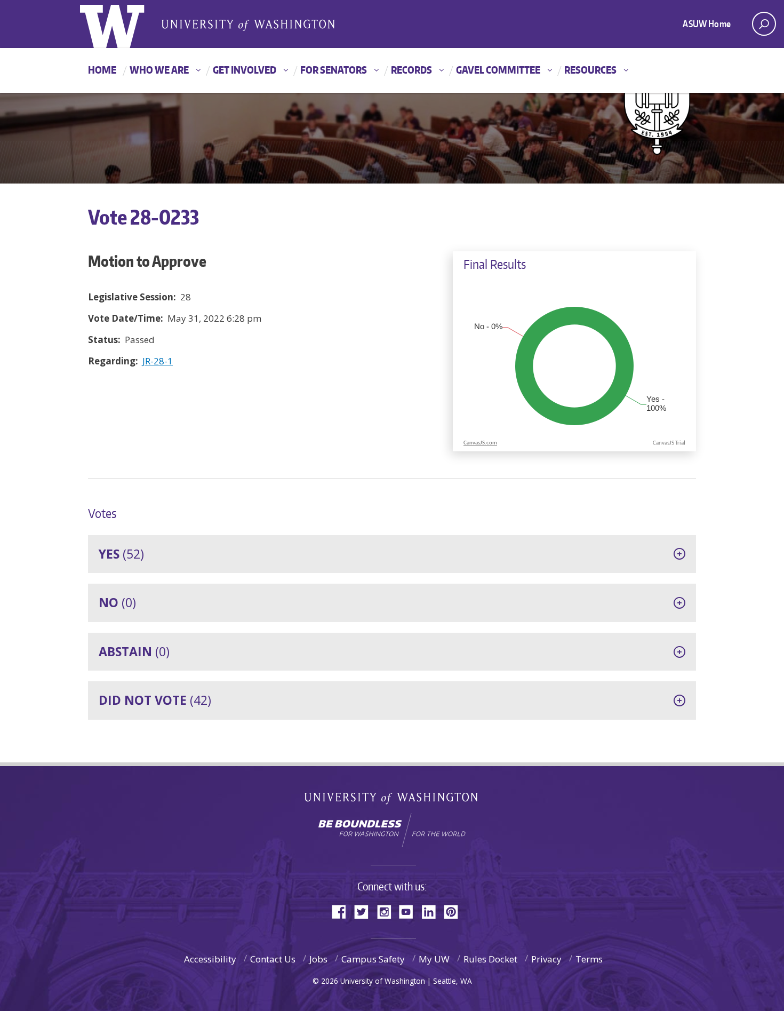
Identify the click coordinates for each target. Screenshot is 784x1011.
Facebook (343, 911)
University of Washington (392, 800)
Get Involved (244, 69)
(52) (121, 553)
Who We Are (159, 69)
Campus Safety (373, 959)
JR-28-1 (157, 361)
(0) (117, 602)
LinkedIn (432, 911)
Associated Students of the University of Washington (248, 24)
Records (411, 69)
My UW (434, 959)
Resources (590, 69)
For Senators (333, 69)
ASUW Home (707, 23)
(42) (155, 700)
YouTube (410, 911)
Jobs (318, 959)
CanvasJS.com (480, 443)
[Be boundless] (392, 830)
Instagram (388, 911)
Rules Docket (490, 959)
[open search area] (764, 24)
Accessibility (210, 959)
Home (102, 69)
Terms (589, 959)
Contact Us (272, 959)
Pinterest (455, 911)
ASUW (123, 24)
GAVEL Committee (498, 69)
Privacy (546, 959)
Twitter (365, 911)
